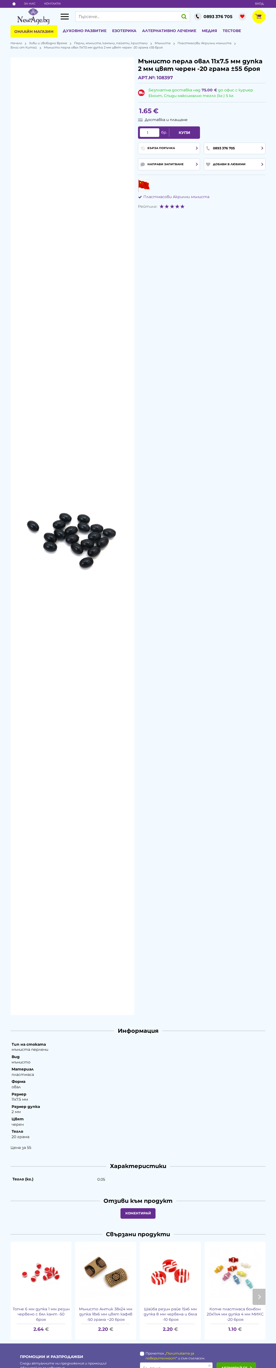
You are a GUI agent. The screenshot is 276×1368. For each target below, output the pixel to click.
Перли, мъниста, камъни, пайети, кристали (111, 43)
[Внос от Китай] (144, 185)
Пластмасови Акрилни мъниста (205, 43)
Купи (184, 132)
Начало (16, 43)
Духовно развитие (84, 30)
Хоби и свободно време (48, 43)
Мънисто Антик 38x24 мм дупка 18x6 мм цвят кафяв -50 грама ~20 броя (105, 1314)
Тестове (232, 30)
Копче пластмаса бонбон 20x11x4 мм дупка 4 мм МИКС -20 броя (235, 1314)
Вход (259, 3)
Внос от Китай (24, 47)
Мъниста (163, 43)
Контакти (52, 3)
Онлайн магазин (33, 31)
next (259, 1297)
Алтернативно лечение (169, 30)
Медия (209, 30)
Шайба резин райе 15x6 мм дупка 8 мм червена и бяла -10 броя (170, 1314)
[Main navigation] (65, 16)
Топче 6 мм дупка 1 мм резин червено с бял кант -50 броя (41, 1314)
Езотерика (124, 30)
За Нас (30, 3)
